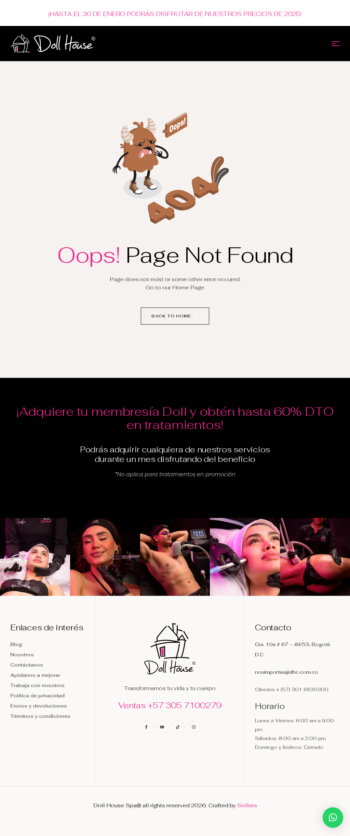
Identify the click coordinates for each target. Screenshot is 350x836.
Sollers (247, 805)
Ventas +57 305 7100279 (169, 705)
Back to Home (172, 316)
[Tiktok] (177, 727)
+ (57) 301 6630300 (302, 689)
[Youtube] (162, 727)
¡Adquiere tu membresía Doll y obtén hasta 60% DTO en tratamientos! (175, 418)
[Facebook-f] (145, 727)
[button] (333, 817)
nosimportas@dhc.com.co (286, 672)
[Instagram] (193, 727)
